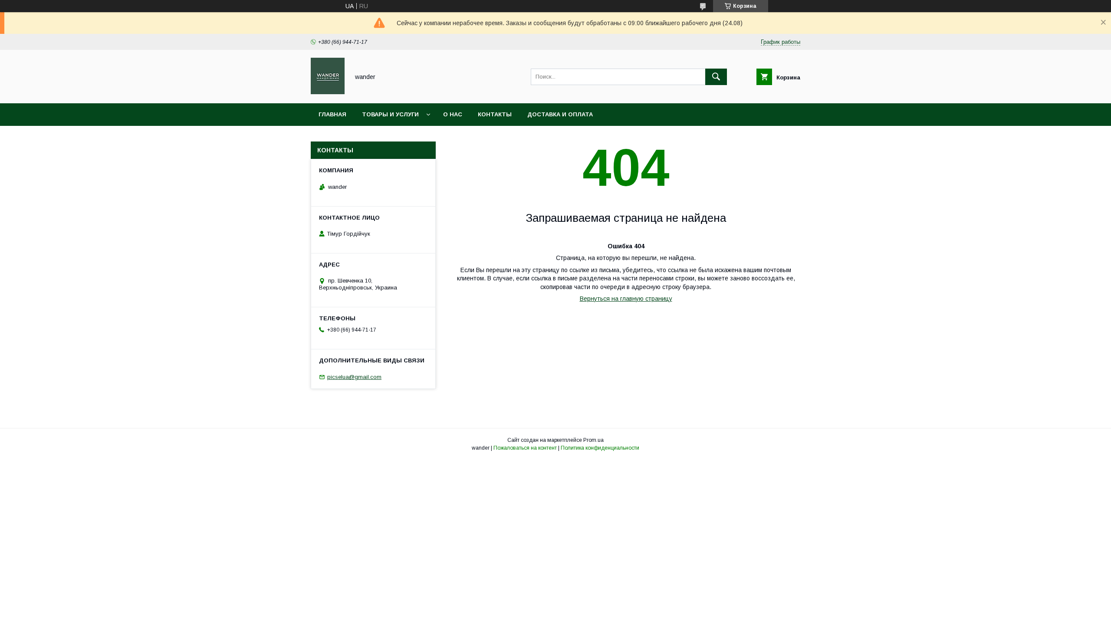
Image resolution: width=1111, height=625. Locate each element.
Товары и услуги (390, 114)
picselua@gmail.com (354, 377)
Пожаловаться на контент (525, 448)
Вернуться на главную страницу (626, 298)
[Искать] (716, 77)
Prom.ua (593, 440)
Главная (332, 114)
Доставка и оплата (560, 114)
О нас (452, 114)
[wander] (328, 92)
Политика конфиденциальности (600, 448)
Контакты (495, 114)
